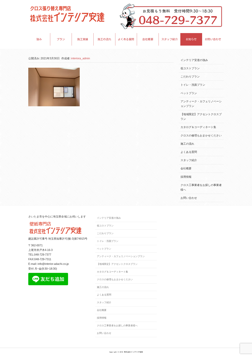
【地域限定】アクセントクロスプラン (117, 264)
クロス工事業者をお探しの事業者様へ (117, 325)
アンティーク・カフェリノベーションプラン (121, 256)
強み (39, 39)
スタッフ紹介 (169, 39)
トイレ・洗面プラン (193, 84)
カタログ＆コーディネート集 (198, 127)
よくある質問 (126, 39)
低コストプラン (190, 68)
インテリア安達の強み (194, 60)
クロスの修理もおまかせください (201, 135)
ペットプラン (189, 93)
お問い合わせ (213, 39)
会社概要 (147, 39)
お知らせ (191, 39)
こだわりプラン (190, 76)
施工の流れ (104, 39)
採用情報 (186, 176)
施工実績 (82, 39)
